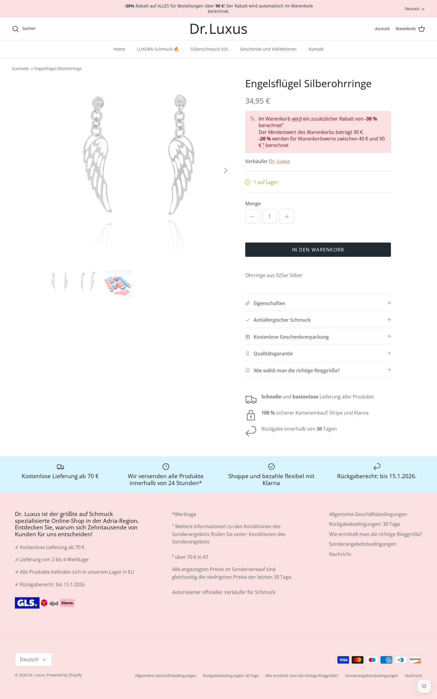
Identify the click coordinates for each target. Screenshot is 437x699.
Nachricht (340, 554)
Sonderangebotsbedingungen (362, 544)
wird (297, 118)
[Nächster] (225, 170)
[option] (139, 170)
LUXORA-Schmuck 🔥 (158, 49)
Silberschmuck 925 (209, 49)
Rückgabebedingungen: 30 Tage (364, 524)
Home (119, 49)
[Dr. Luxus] (219, 29)
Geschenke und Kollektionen (268, 49)
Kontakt (316, 49)
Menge (253, 203)
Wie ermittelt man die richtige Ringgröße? (375, 534)
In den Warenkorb (318, 249)
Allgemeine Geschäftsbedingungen (368, 514)
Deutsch (412, 8)
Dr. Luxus (279, 161)
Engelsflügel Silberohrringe (57, 68)
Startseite (20, 68)
